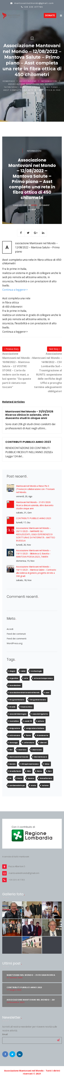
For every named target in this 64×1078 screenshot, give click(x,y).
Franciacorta (42, 735)
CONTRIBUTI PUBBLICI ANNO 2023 (33, 518)
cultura (41, 721)
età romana (14, 735)
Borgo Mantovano (38, 699)
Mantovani (37, 749)
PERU (29, 771)
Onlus (47, 764)
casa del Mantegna (17, 714)
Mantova (22, 749)
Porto (19, 778)
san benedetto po (17, 785)
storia (33, 785)
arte (26, 678)
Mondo (12, 764)
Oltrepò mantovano (30, 764)
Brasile (12, 707)
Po (10, 778)
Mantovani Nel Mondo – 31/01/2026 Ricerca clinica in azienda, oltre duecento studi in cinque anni (34, 505)
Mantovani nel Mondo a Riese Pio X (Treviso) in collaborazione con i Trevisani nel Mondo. (35, 489)
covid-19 (28, 721)
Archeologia (36, 671)
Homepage (9, 81)
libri (11, 749)
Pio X (49, 771)
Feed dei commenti (16, 638)
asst (47, 692)
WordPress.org (14, 643)
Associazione (28, 81)
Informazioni (49, 81)
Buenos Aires (26, 707)
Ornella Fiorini (15, 771)
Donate (50, 15)
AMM (23, 671)
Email (5, 1034)
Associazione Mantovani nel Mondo (24, 692)
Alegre (12, 671)
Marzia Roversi (40, 757)
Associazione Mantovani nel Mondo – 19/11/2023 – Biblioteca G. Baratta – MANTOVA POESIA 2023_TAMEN (33, 553)
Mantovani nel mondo (18, 757)
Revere (31, 778)
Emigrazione (14, 728)
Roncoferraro (46, 778)
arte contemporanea (43, 678)
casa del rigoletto (40, 714)
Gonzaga (13, 742)
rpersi (34, 205)
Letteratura (29, 742)
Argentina (13, 678)
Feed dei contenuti (16, 633)
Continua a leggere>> (15, 289)
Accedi (10, 628)
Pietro (39, 771)
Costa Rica (14, 721)
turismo (45, 785)
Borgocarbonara (16, 699)
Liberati (43, 742)
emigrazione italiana (35, 728)
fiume (28, 735)
